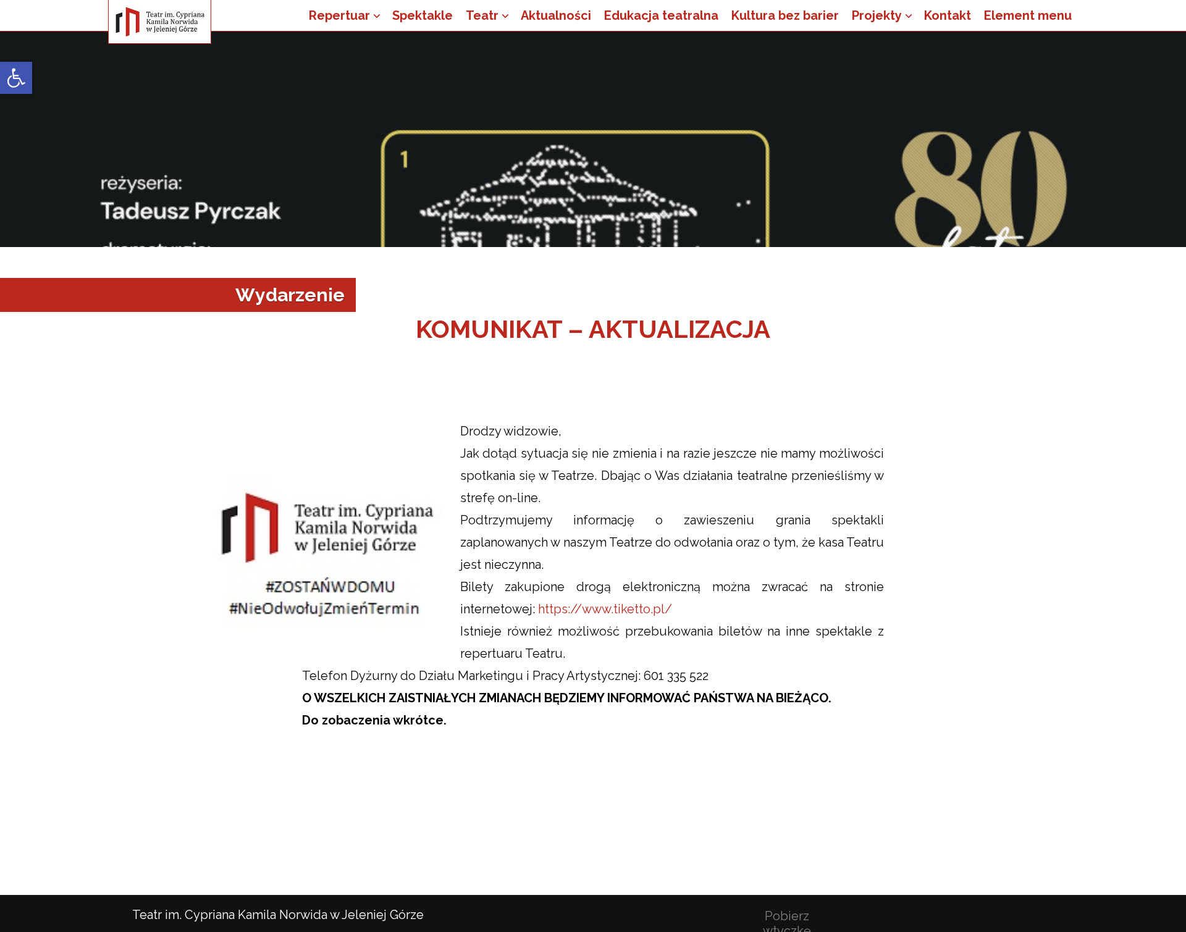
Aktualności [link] (556, 15)
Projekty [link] (877, 15)
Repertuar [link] (339, 15)
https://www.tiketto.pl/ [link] (605, 609)
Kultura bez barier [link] (785, 15)
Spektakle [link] (422, 15)
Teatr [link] (482, 15)
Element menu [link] (1028, 15)
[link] (16, 78)
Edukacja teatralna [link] (661, 15)
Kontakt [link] (947, 15)
